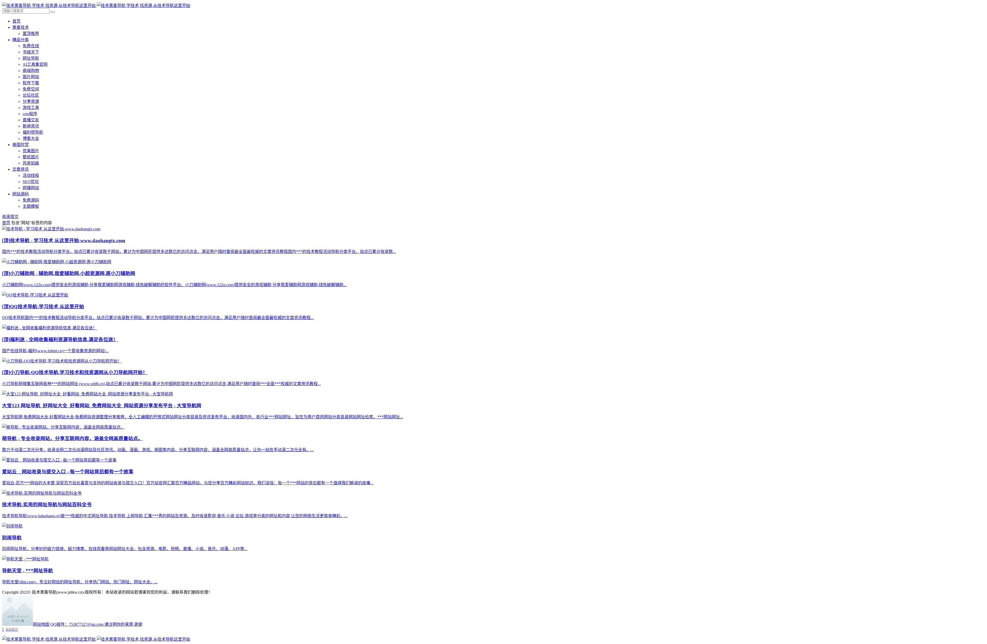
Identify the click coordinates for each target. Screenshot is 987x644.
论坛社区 (31, 95)
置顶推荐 (31, 33)
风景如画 (31, 163)
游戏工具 (31, 107)
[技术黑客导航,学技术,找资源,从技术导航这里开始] (96, 5)
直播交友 (31, 120)
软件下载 (31, 83)
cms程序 (30, 114)
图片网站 (31, 77)
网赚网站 (31, 188)
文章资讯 (20, 169)
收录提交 (10, 216)
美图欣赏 (20, 144)
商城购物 (31, 70)
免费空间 (31, 89)
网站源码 (20, 194)
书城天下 (31, 52)
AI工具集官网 (35, 64)
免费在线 (31, 46)
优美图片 (31, 151)
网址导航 (31, 58)
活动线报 (31, 175)
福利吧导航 (33, 132)
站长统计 (12, 629)
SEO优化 (31, 181)
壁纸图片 (31, 157)
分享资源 (31, 101)
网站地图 (41, 624)
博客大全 (31, 138)
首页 (16, 21)
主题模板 (31, 206)
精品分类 (20, 40)
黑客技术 (20, 27)
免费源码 (31, 200)
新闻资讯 (31, 126)
